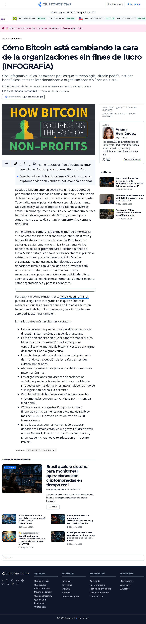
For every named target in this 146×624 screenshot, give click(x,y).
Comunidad (15, 38)
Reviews (66, 581)
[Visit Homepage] (55, 4)
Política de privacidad (100, 588)
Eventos (66, 592)
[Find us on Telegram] (22, 580)
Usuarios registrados (30, 533)
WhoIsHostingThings (74, 296)
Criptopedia (40, 606)
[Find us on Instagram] (12, 580)
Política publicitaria (99, 592)
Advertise (125, 588)
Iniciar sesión (116, 4)
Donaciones (50, 450)
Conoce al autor (132, 159)
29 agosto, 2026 (73, 489)
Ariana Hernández (18, 86)
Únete (12, 28)
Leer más (54, 506)
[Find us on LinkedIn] (3, 584)
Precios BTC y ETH (71, 596)
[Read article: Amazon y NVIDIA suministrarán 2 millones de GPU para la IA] (107, 214)
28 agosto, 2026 (26, 527)
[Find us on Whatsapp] (18, 584)
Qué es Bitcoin (41, 581)
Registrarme (136, 4)
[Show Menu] (3, 4)
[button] (20, 163)
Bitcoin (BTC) (33, 450)
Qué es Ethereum (43, 596)
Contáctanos (127, 581)
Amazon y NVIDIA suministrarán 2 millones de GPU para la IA (128, 212)
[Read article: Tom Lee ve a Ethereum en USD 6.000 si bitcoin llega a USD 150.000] (107, 199)
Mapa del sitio (97, 596)
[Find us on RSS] (8, 584)
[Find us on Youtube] (17, 580)
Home (4, 38)
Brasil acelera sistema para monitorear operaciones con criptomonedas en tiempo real (67, 475)
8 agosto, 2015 (40, 86)
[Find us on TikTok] (13, 584)
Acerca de (95, 581)
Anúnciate (125, 585)
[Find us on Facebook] (2, 580)
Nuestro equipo (97, 585)
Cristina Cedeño (56, 489)
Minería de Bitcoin (43, 592)
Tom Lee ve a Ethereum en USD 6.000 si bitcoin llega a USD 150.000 (130, 198)
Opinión (66, 588)
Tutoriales (67, 585)
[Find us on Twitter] (7, 580)
